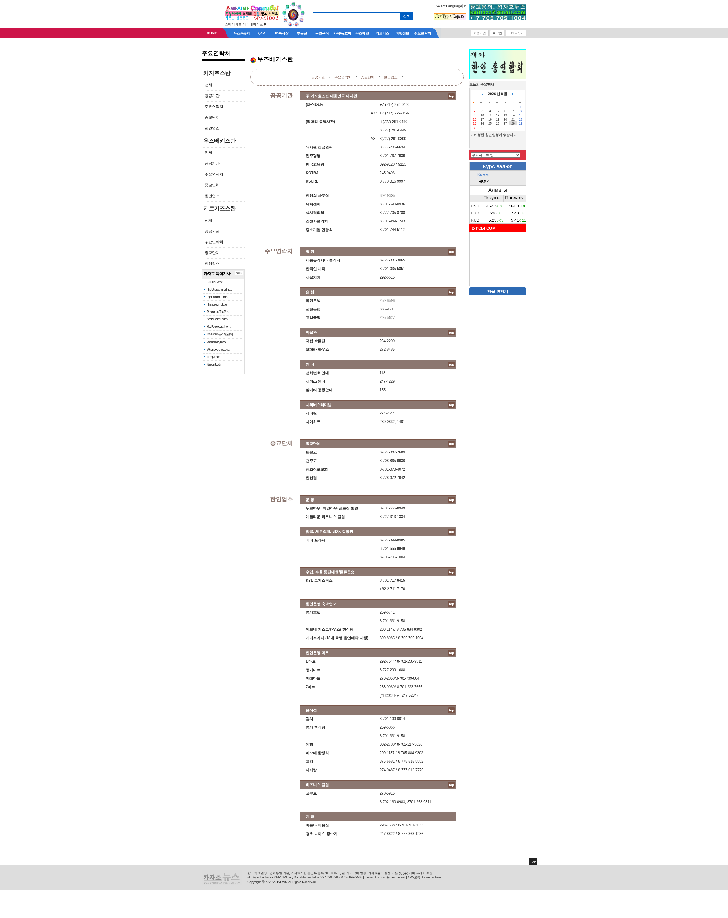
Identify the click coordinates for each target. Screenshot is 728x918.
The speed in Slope (217, 304)
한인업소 (212, 128)
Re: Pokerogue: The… (218, 327)
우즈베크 (362, 33)
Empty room (213, 357)
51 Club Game (214, 282)
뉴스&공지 (242, 33)
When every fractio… (217, 342)
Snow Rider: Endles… (218, 319)
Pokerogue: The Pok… (219, 312)
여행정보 (402, 33)
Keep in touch (214, 364)
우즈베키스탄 (219, 140)
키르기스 (382, 33)
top (451, 96)
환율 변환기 (497, 291)
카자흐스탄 (216, 73)
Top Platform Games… (219, 297)
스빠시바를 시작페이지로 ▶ (246, 24)
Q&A (262, 33)
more (239, 272)
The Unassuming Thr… (219, 290)
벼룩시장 (282, 33)
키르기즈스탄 (219, 208)
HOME (212, 33)
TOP (533, 861)
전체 (208, 85)
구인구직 (322, 33)
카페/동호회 (342, 33)
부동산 (302, 33)
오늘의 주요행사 (481, 84)
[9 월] (513, 94)
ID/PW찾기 (516, 33)
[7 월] (482, 94)
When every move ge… (219, 350)
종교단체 (212, 117)
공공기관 (212, 96)
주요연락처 (422, 33)
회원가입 (479, 33)
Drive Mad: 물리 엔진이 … (221, 334)
